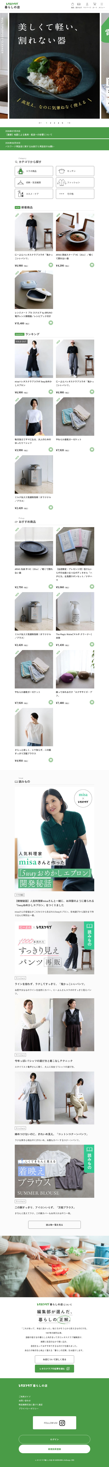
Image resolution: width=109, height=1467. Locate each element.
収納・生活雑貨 (33, 182)
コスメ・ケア (32, 193)
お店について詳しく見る (54, 1359)
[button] (40, 123)
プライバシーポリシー (29, 1408)
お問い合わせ (25, 1400)
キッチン (71, 170)
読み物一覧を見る (54, 1224)
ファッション (73, 182)
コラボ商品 (31, 170)
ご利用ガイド (25, 1396)
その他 (70, 193)
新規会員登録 (54, 1449)
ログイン (54, 1439)
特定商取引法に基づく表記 (31, 1404)
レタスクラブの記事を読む (52, 1368)
